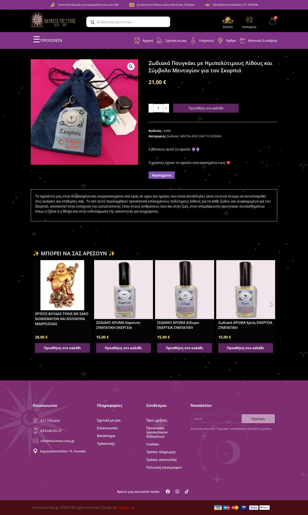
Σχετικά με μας (109, 420)
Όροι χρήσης (156, 420)
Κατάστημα (106, 436)
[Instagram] (177, 491)
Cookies (152, 444)
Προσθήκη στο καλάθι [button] (62, 348)
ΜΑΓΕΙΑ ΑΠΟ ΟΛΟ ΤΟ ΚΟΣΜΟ (200, 136)
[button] (131, 66)
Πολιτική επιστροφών (164, 467)
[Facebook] (168, 491)
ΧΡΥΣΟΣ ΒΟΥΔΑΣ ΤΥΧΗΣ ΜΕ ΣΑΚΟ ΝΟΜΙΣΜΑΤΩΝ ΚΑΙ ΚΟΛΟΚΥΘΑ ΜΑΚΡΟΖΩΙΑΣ (61, 318)
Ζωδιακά (173, 136)
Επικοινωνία (107, 428)
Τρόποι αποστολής (161, 460)
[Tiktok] (186, 491)
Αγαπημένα (249, 27)
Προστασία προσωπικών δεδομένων (157, 432)
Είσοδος (228, 27)
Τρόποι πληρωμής (161, 452)
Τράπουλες (106, 443)
